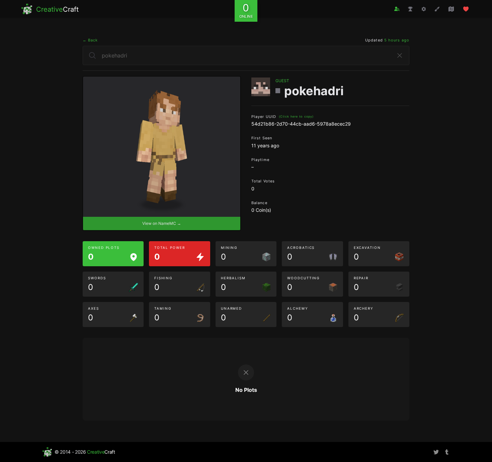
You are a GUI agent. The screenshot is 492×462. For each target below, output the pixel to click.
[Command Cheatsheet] (424, 9)
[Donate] (466, 9)
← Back (90, 40)
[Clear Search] (400, 55)
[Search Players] (397, 8)
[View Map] (451, 9)
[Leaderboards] (410, 9)
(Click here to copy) (296, 116)
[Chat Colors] (437, 9)
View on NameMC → (161, 223)
